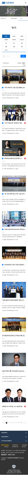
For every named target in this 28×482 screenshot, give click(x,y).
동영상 (22, 36)
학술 (14, 46)
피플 (6, 46)
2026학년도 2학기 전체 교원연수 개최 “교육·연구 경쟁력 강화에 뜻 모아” (15, 265)
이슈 (6, 43)
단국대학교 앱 (15, 446)
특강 (22, 43)
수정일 (23, 65)
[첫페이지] (3, 423)
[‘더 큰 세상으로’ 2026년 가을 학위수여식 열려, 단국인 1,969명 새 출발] (14, 113)
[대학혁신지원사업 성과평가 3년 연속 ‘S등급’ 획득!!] (14, 148)
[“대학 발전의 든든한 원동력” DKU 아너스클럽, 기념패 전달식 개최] (14, 290)
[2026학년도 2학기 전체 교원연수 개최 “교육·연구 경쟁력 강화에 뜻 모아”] (14, 254)
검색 (23, 56)
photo (14, 36)
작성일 (23, 63)
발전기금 (22, 39)
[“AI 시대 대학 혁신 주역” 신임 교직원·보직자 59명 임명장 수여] (14, 184)
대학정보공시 (15, 445)
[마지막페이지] (25, 423)
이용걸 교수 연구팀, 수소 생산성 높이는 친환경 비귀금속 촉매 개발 (13, 406)
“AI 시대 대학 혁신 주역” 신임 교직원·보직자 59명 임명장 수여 (15, 194)
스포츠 (6, 50)
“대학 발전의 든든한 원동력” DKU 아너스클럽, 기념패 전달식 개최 (14, 300)
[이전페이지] (5, 423)
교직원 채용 (24, 445)
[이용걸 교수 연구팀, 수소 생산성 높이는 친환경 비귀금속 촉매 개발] (14, 396)
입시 (14, 43)
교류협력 (6, 39)
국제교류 (14, 39)
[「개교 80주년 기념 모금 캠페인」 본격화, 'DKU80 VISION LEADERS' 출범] (14, 77)
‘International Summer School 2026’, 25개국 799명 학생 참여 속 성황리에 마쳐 (15, 229)
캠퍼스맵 (6, 446)
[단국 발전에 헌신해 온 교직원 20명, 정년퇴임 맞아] (14, 325)
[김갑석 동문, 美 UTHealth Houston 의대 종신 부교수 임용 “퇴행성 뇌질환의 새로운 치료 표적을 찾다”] (14, 361)
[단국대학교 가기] (7, 3)
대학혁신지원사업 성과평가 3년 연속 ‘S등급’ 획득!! (14, 158)
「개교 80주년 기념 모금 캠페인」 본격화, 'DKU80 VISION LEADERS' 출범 (15, 87)
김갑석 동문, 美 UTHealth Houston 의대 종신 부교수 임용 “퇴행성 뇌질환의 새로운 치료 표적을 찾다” (14, 371)
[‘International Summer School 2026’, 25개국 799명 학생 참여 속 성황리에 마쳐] (14, 219)
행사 (22, 46)
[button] (4, 18)
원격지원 (24, 446)
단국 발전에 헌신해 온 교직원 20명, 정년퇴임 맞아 (14, 335)
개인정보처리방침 (5, 445)
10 (21, 422)
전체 (6, 36)
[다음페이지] (23, 423)
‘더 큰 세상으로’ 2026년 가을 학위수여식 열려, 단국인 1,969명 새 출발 (14, 123)
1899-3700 (11, 455)
